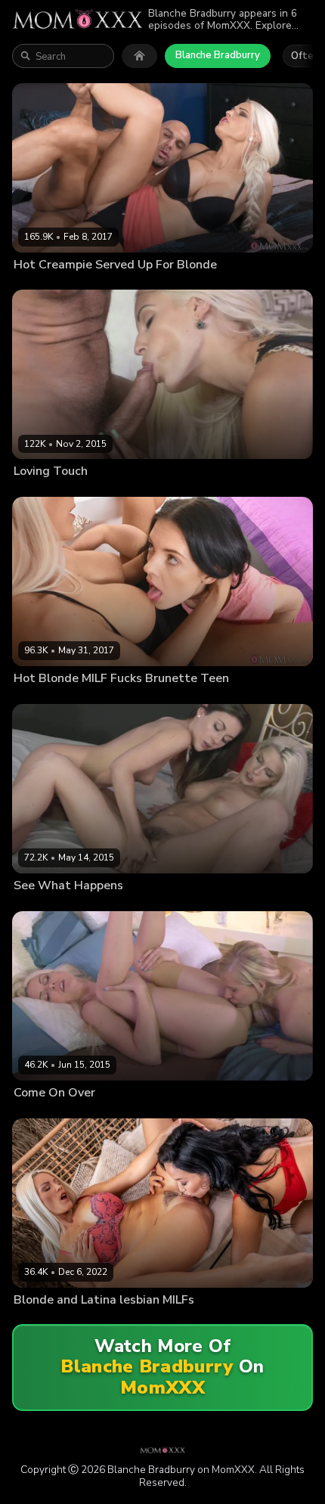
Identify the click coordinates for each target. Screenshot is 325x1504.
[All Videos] (139, 56)
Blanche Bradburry (217, 55)
